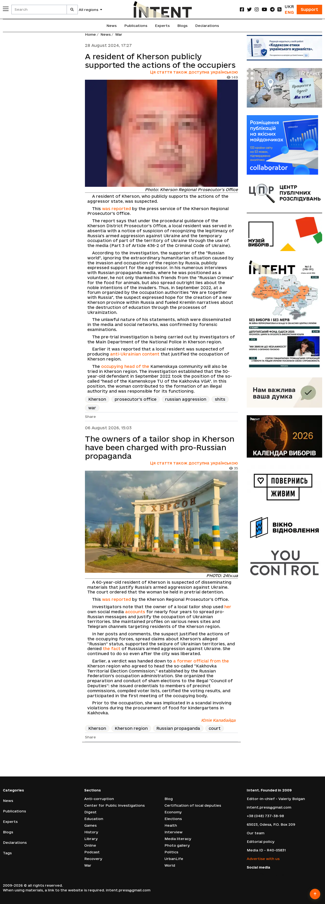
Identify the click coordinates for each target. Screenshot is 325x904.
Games (90, 825)
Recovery (93, 859)
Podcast (92, 852)
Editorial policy (261, 842)
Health (170, 825)
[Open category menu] (6, 9)
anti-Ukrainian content (134, 354)
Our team (255, 833)
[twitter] (249, 9)
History (91, 832)
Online (90, 845)
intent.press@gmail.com (269, 807)
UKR (289, 6)
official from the (211, 661)
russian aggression (185, 399)
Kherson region (131, 728)
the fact (111, 648)
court (215, 728)
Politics (171, 852)
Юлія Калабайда (218, 720)
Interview (173, 832)
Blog (168, 799)
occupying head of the (125, 366)
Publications (135, 26)
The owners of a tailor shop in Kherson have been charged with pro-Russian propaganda (159, 447)
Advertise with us (263, 859)
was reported (116, 208)
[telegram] (272, 9)
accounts (135, 611)
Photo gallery (177, 845)
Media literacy (177, 839)
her (227, 606)
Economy (173, 812)
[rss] (279, 9)
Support (309, 9)
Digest (90, 812)
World (169, 865)
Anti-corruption (99, 799)
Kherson (97, 399)
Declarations (207, 26)
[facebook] (242, 9)
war (92, 407)
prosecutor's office (136, 399)
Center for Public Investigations (114, 805)
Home (90, 34)
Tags (7, 853)
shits (220, 399)
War (118, 34)
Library (91, 839)
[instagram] (257, 9)
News (111, 26)
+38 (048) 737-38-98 (265, 816)
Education (93, 819)
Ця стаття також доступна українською (194, 72)
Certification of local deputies (192, 805)
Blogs (182, 26)
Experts (162, 26)
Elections (173, 819)
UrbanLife (173, 859)
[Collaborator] (284, 145)
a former (183, 661)
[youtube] (264, 9)
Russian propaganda (178, 728)
